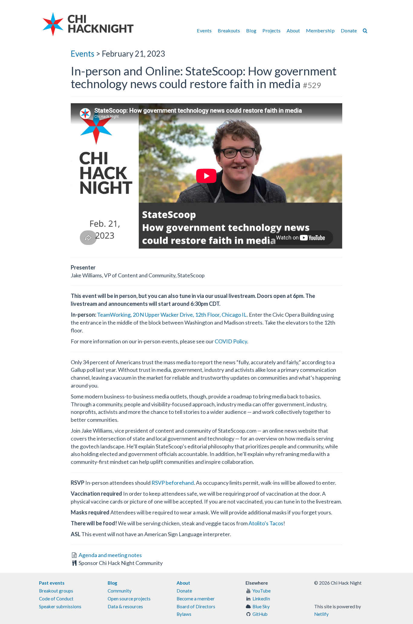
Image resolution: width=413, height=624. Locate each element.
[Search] (365, 30)
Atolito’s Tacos (266, 523)
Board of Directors (196, 606)
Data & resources (125, 606)
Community (120, 590)
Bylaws (184, 614)
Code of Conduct (56, 598)
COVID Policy (231, 341)
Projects (271, 30)
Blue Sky (261, 606)
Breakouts (229, 30)
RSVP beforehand (172, 482)
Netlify (321, 614)
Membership (320, 30)
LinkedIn (261, 598)
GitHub (260, 614)
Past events (51, 583)
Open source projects (129, 598)
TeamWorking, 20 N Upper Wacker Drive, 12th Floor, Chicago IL (172, 314)
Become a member (196, 598)
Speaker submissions (60, 606)
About (293, 30)
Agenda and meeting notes (110, 555)
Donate (349, 30)
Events (204, 30)
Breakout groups (56, 590)
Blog (251, 30)
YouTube (261, 590)
